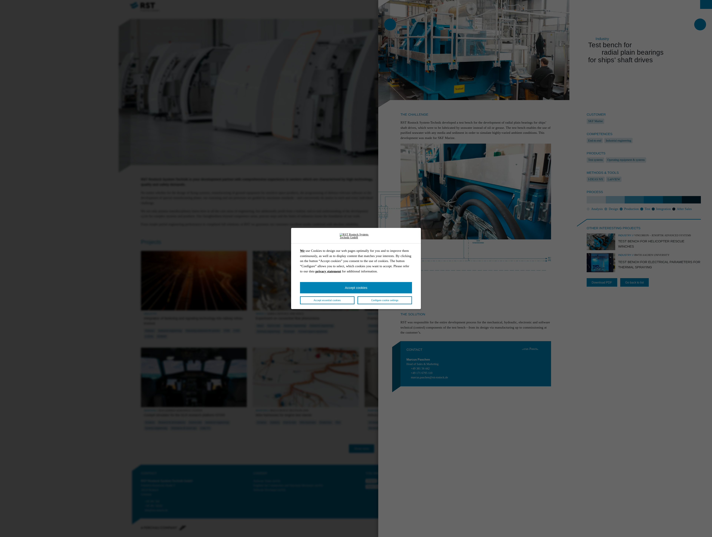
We (302, 251)
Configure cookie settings (384, 300)
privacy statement (328, 271)
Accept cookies (356, 288)
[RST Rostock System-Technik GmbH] (356, 236)
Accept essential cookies (327, 300)
